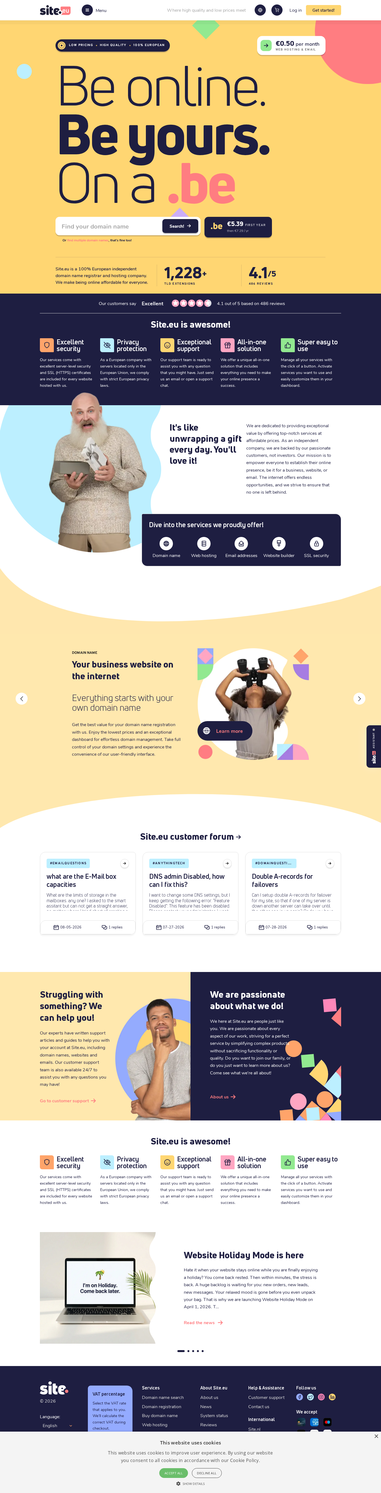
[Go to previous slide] (22, 699)
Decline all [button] (206, 1473)
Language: (50, 1416)
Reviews (208, 1424)
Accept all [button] (174, 1473)
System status (214, 1415)
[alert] (190, 1462)
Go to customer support (64, 1100)
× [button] (376, 1436)
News (206, 1406)
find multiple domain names (87, 240)
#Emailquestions (68, 863)
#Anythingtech (169, 863)
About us (219, 1096)
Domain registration (161, 1406)
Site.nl (254, 1429)
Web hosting (154, 1424)
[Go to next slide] (359, 699)
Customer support (266, 1397)
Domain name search (163, 1397)
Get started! (323, 10)
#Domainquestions (275, 863)
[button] (190, 1483)
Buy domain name (160, 1415)
